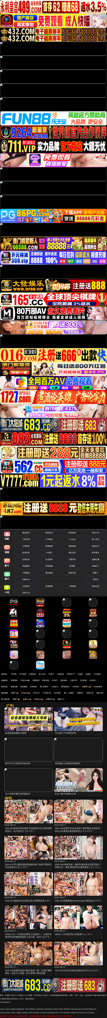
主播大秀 (73, 680)
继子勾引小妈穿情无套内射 (18, 763)
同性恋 (95, 579)
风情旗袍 (26, 566)
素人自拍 (95, 539)
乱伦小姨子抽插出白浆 (65, 793)
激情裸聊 (4, 693)
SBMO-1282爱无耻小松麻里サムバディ (73, 934)
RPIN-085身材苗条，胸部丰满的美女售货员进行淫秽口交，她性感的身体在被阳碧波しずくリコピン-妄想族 (78, 867)
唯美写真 (72, 572)
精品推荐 (26, 532)
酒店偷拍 (63, 680)
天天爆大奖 (47, 693)
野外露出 (95, 552)
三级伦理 (26, 539)
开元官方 (36, 693)
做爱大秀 (90, 693)
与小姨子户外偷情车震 (65, 733)
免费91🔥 (16, 699)
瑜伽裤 (72, 566)
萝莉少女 (95, 532)
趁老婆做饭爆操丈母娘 (15, 733)
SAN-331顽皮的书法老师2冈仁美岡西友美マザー (28, 900)
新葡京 (88, 674)
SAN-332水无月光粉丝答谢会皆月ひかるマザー (77, 970)
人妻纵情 (72, 586)
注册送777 (71, 674)
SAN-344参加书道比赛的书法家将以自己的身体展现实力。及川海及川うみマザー (28, 829)
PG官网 (14, 674)
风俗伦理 (95, 586)
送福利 (80, 674)
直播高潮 (35, 680)
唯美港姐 (72, 546)
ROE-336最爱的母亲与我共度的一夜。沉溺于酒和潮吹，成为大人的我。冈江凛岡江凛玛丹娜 (28, 971)
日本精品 (49, 539)
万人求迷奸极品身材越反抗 (18, 793)
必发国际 (33, 686)
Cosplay (72, 539)
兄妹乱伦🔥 (38, 699)
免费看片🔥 (86, 686)
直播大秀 (99, 693)
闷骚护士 (95, 566)
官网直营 (32, 674)
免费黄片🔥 (50, 699)
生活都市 (26, 586)
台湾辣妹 (26, 546)
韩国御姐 (49, 546)
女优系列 (49, 559)
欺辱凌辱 (26, 552)
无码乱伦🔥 (25, 693)
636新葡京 (98, 686)
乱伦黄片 (93, 680)
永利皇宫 (75, 686)
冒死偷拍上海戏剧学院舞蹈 (67, 763)
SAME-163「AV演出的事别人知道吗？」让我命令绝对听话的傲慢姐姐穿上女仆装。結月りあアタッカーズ (28, 937)
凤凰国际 (14, 680)
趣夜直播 (14, 686)
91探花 (49, 552)
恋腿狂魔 (95, 559)
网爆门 (95, 572)
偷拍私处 (4, 686)
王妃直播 (83, 680)
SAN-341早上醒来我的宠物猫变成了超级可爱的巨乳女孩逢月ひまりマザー (28, 865)
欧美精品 (72, 532)
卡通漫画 (26, 572)
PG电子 (51, 674)
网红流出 (72, 552)
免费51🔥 (14, 693)
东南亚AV (95, 546)
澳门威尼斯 (5, 699)
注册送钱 (60, 674)
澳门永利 (42, 674)
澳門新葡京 (65, 686)
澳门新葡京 (44, 686)
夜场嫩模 (23, 686)
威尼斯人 (4, 674)
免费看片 (80, 693)
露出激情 (49, 572)
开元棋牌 (22, 674)
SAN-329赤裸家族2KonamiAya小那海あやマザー (78, 900)
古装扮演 (26, 559)
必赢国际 (4, 680)
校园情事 (49, 586)
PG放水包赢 (25, 680)
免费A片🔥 (27, 699)
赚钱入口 (61, 699)
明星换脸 (49, 566)
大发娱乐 (54, 686)
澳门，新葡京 (69, 693)
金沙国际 (57, 693)
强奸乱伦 (49, 532)
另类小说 (26, 592)
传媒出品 (26, 579)
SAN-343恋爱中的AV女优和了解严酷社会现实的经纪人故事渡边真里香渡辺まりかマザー (77, 829)
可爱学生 (72, 559)
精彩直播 (45, 680)
